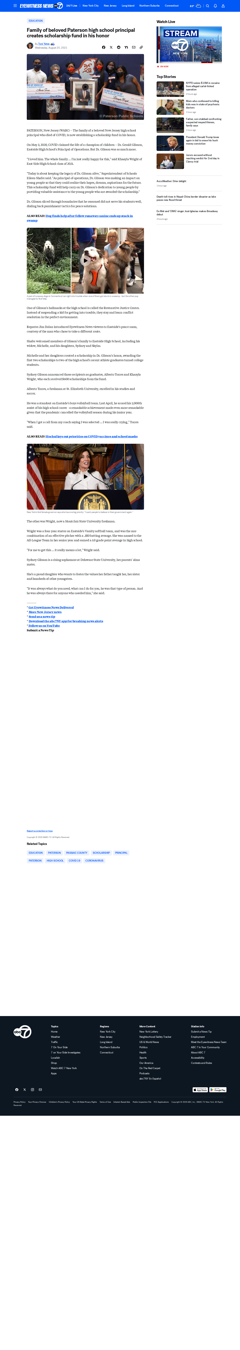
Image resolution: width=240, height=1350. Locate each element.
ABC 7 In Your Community (205, 1047)
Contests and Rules (201, 1063)
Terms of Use (105, 1102)
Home (54, 1031)
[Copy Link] (141, 47)
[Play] (189, 44)
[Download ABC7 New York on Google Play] (217, 1089)
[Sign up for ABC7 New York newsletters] (40, 1090)
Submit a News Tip (201, 1031)
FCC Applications (161, 1102)
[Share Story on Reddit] (118, 47)
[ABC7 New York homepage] (41, 5)
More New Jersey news (45, 612)
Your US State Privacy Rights (84, 1102)
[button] (15, 5)
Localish (55, 1058)
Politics (143, 1047)
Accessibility (197, 1058)
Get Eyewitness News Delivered (51, 607)
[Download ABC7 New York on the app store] (200, 1089)
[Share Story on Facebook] (103, 47)
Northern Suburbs (149, 5)
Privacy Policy (19, 1102)
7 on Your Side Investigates (65, 1052)
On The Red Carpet (149, 1068)
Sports (143, 1058)
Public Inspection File (142, 1102)
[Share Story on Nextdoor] (126, 47)
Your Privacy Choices (37, 1102)
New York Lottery (148, 1031)
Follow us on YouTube (44, 625)
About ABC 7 (198, 1052)
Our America (146, 1063)
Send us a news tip (42, 616)
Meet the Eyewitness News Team (208, 1042)
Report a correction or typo (40, 831)
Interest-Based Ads (121, 1102)
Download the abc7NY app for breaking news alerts (66, 621)
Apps (53, 1073)
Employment (198, 1037)
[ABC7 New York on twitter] (24, 1090)
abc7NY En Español (150, 1078)
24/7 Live (71, 5)
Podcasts (144, 1073)
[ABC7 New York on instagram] (32, 1090)
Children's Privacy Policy (59, 1102)
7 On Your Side (59, 1047)
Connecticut (171, 5)
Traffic (54, 1042)
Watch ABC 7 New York (64, 1068)
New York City (91, 5)
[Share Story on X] (111, 47)
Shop (54, 1063)
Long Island (128, 5)
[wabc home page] (22, 1031)
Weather (55, 1037)
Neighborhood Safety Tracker (155, 1037)
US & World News (149, 1042)
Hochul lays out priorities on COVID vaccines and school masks (92, 436)
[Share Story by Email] (133, 47)
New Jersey (110, 5)
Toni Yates (44, 44)
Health (142, 1052)
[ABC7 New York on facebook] (17, 1090)
